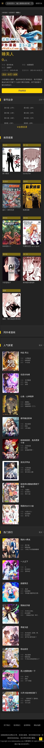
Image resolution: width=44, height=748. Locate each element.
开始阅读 (22, 91)
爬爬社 (27, 402)
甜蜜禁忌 (24, 583)
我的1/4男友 (25, 540)
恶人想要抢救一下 (28, 671)
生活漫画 (27, 513)
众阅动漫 (28, 446)
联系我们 (17, 725)
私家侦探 (26, 210)
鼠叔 (26, 589)
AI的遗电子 (6, 282)
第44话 (5, 145)
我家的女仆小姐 (27, 506)
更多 (40, 345)
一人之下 (24, 561)
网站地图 (37, 725)
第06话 (5, 218)
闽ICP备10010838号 (22, 744)
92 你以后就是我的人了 (32, 659)
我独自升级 (25, 605)
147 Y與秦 (28, 681)
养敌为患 (24, 627)
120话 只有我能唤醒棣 (32, 549)
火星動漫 (28, 358)
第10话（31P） (29, 118)
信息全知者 (25, 375)
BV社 (27, 676)
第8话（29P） (29, 123)
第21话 (5, 254)
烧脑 (15, 74)
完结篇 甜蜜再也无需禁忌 (33, 593)
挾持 (26, 384)
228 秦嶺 (27, 428)
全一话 (25, 145)
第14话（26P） (29, 108)
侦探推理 (12, 12)
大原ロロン (28, 511)
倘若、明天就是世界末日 (11, 319)
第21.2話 (27, 494)
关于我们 (7, 725)
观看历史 (39, 3)
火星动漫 (28, 468)
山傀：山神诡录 (27, 396)
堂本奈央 (10, 65)
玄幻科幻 (27, 470)
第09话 (25, 181)
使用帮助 (27, 725)
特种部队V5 (6, 246)
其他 (26, 382)
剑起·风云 (25, 353)
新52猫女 (5, 173)
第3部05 (5, 181)
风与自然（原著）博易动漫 (33, 633)
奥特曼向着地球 (28, 282)
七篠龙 (27, 490)
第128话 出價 (29, 472)
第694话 (27, 571)
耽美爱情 (27, 591)
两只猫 (27, 545)
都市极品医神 (26, 418)
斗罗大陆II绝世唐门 (29, 693)
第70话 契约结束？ (31, 637)
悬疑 (4, 74)
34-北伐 (27, 362)
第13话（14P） (9, 113)
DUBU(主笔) (29, 611)
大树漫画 (4, 12)
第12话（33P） (29, 113)
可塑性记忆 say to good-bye (32, 246)
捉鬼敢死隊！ (29, 450)
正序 (40, 100)
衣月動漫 (28, 380)
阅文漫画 (28, 424)
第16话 (25, 218)
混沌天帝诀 (25, 462)
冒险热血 (27, 547)
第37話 (27, 516)
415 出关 (27, 703)
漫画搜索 (10, 3)
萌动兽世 (24, 649)
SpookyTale (27, 173)
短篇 (4, 290)
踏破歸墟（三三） (30, 406)
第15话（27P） (9, 108)
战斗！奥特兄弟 (8, 210)
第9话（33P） (9, 123)
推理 (10, 74)
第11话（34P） (9, 118)
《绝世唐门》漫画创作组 (33, 698)
